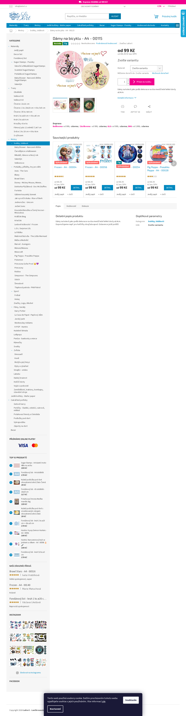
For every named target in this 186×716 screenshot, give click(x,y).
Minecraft (19, 252)
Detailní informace (126, 97)
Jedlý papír (19, 50)
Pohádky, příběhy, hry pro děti (27, 166)
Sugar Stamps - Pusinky (24, 62)
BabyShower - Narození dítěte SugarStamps (28, 79)
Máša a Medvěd (21, 240)
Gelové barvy (20, 404)
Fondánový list (20, 58)
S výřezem (18, 135)
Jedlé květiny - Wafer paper (23, 396)
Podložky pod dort (22, 418)
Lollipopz (18, 334)
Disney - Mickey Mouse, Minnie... (28, 182)
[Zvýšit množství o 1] (128, 80)
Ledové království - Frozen (26, 224)
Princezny (19, 267)
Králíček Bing (20, 216)
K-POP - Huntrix (21, 326)
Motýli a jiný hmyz (22, 362)
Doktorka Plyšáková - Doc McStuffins (31, 186)
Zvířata (17, 350)
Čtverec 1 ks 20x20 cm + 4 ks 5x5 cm (29, 107)
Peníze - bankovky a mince (25, 338)
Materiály (15, 46)
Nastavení (55, 709)
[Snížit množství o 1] (128, 83)
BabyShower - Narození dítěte (28, 147)
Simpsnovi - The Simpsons (26, 275)
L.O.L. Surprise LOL (23, 228)
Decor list (18, 54)
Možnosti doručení (160, 73)
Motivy (14, 139)
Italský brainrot (20, 378)
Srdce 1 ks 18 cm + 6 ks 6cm (26, 131)
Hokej (17, 299)
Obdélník (18, 92)
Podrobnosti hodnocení (106, 43)
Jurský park (20, 318)
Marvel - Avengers (22, 244)
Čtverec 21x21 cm (21, 103)
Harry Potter (20, 311)
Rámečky (18, 342)
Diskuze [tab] (85, 206)
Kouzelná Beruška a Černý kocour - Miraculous (30, 211)
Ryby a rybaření (21, 366)
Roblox (18, 271)
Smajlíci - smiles (21, 370)
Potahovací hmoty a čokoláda (27, 414)
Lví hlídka (18, 232)
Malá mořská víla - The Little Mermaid (31, 236)
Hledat (115, 16)
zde (103, 701)
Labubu (17, 374)
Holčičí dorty (19, 381)
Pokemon (19, 259)
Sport (16, 291)
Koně (17, 358)
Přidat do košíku (144, 81)
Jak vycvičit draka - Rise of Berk (28, 198)
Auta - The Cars (21, 170)
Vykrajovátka (19, 422)
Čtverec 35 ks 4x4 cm (23, 111)
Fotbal (17, 295)
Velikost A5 (19, 96)
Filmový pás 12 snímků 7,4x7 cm (27, 127)
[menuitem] (13, 25)
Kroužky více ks (21, 123)
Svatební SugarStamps (25, 70)
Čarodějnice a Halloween (25, 151)
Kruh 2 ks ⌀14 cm (21, 119)
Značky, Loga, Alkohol (23, 303)
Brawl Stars (20, 178)
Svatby (17, 346)
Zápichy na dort (20, 426)
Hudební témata (21, 330)
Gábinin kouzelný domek (25, 194)
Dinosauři (19, 354)
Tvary (13, 88)
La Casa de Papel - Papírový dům (29, 315)
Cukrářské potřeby (19, 400)
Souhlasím (131, 700)
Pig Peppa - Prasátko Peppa (27, 255)
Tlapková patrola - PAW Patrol (27, 287)
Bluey (17, 174)
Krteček (18, 220)
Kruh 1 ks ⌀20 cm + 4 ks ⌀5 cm (27, 115)
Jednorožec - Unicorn (24, 202)
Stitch (17, 279)
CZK (159, 6)
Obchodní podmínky (90, 6)
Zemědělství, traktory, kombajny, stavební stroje (28, 391)
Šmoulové (19, 283)
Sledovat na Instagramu (30, 672)
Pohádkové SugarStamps (26, 74)
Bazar (13, 430)
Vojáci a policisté (21, 385)
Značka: (125, 43)
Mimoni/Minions (21, 248)
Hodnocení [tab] (71, 206)
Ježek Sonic (20, 206)
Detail (76, 187)
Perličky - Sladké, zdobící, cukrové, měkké (29, 409)
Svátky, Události (21, 143)
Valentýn (18, 84)
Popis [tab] (58, 206)
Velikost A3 (19, 100)
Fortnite (18, 190)
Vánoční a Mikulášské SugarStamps (30, 66)
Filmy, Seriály (19, 307)
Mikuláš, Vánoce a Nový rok (26, 155)
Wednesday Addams (24, 322)
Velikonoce (19, 163)
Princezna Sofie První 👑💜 (27, 263)
